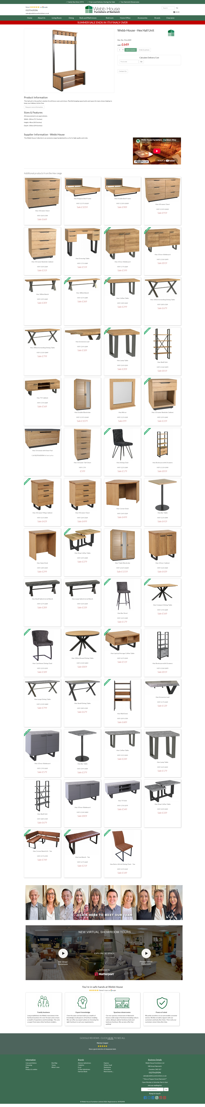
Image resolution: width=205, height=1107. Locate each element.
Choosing (29, 1065)
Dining (71, 18)
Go (177, 8)
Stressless (107, 1069)
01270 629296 (32, 10)
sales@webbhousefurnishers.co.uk (37, 13)
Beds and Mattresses (88, 18)
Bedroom (109, 18)
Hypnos (106, 1063)
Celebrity (81, 1065)
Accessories (142, 18)
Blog (27, 1067)
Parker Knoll (108, 1065)
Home (30, 18)
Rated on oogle (37, 7)
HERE (110, 1038)
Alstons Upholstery (84, 1063)
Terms (53, 1065)
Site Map (54, 1063)
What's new (55, 1067)
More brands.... (108, 1071)
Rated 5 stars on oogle (107, 990)
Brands (157, 18)
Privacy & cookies (31, 1069)
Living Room (57, 18)
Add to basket (130, 50)
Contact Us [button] (123, 71)
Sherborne (107, 1067)
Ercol (79, 1067)
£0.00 (177, 12)
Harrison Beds (82, 1071)
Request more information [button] (34, 107)
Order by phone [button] (144, 50)
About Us (41, 18)
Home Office (125, 18)
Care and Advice (31, 1063)
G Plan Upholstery (84, 1069)
